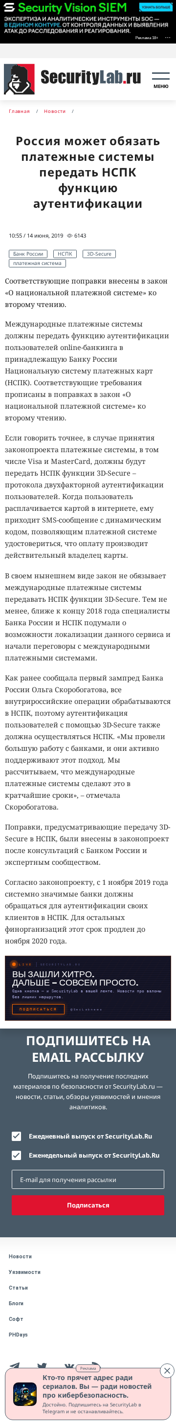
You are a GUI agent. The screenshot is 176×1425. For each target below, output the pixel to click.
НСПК (65, 253)
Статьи (18, 1288)
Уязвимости (25, 1272)
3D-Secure (99, 253)
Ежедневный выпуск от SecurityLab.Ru (90, 1136)
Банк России (28, 253)
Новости (20, 1256)
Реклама (88, 1368)
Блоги (16, 1303)
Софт (16, 1319)
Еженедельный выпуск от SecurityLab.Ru (94, 1155)
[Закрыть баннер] (167, 1370)
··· (168, 37)
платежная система (37, 263)
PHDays (18, 1335)
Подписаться (88, 1205)
